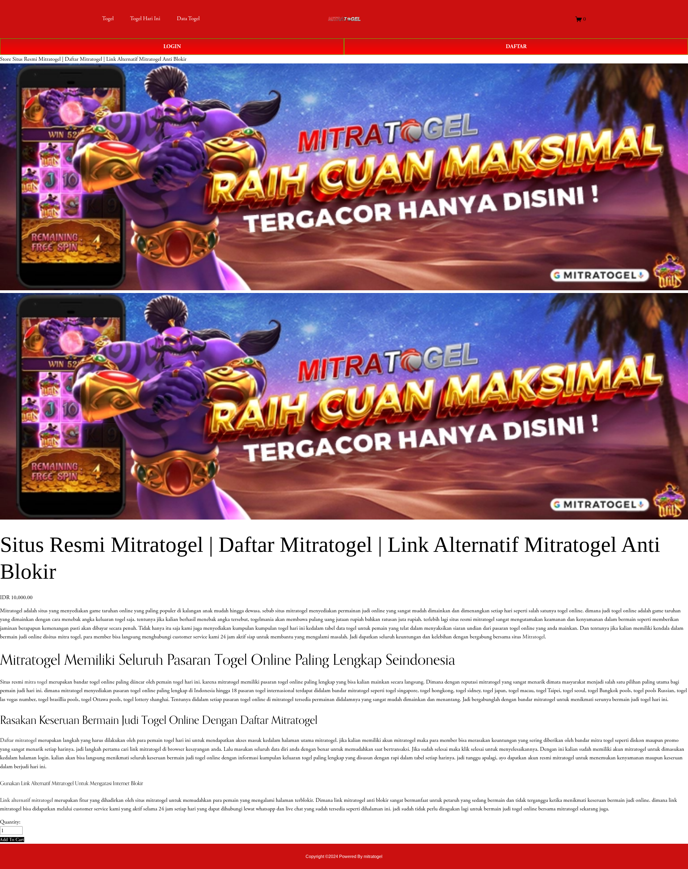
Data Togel (188, 18)
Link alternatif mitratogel (26, 800)
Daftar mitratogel (18, 740)
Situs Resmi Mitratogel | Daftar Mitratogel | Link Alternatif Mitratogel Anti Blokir (99, 59)
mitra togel (35, 681)
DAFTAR (516, 46)
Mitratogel (533, 636)
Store (5, 59)
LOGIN (172, 46)
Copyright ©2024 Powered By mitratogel (344, 856)
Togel (108, 18)
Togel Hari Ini (145, 18)
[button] (12, 839)
